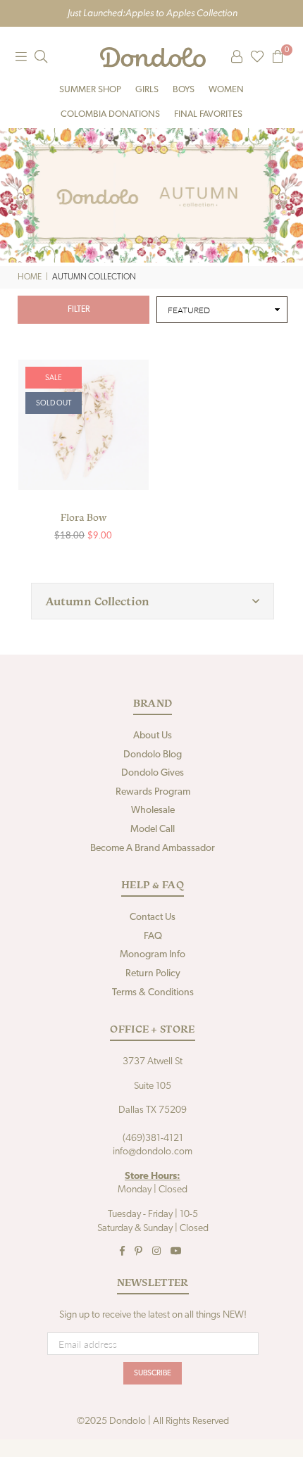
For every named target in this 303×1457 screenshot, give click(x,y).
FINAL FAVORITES (208, 114)
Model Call (152, 829)
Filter (78, 309)
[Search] (41, 57)
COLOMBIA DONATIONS (110, 114)
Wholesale (153, 810)
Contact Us (152, 917)
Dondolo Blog (152, 755)
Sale (53, 378)
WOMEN (226, 89)
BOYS (183, 89)
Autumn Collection (97, 601)
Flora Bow (83, 517)
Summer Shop (90, 89)
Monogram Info (152, 955)
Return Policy (152, 974)
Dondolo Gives (152, 773)
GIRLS (147, 89)
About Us (152, 736)
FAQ (153, 936)
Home (30, 277)
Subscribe (152, 1373)
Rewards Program (153, 792)
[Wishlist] (257, 57)
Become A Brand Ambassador (152, 848)
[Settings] (237, 57)
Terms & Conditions (153, 993)
